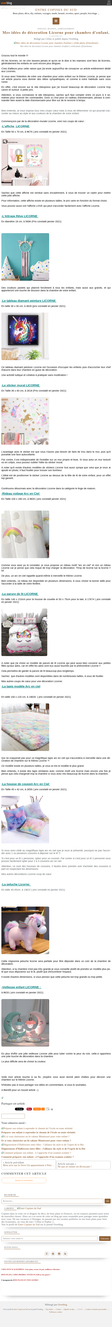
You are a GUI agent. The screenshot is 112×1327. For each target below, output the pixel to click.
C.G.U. (80, 1309)
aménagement (66, 28)
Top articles (49, 1309)
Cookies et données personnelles (96, 1309)
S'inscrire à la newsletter (13, 1116)
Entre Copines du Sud (56, 10)
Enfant (42, 28)
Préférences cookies (55, 1312)
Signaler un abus (69, 1309)
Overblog (62, 1304)
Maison (52, 28)
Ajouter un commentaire (24, 1180)
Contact (58, 1309)
